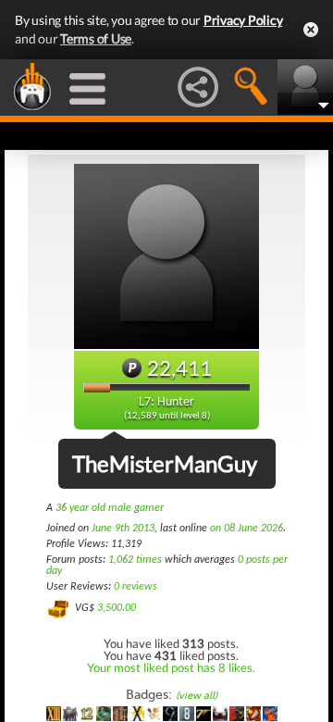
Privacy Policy (243, 20)
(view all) (196, 696)
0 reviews (135, 586)
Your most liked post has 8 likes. (171, 667)
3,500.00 (116, 608)
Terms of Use (95, 38)
